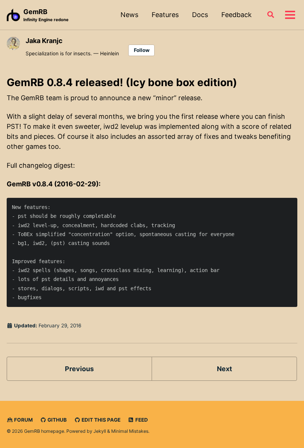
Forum (23, 420)
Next (224, 369)
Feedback (236, 15)
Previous (79, 369)
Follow (141, 50)
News (129, 15)
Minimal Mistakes (129, 431)
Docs (200, 15)
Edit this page (100, 420)
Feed (141, 420)
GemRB (46, 15)
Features (165, 15)
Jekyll (99, 431)
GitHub (56, 420)
